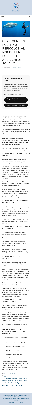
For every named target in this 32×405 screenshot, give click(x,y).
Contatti (10, 395)
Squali (6, 376)
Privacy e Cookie (18, 395)
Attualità (7, 374)
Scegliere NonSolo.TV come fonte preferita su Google (16, 100)
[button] (30, 17)
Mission (25, 395)
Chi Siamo (5, 395)
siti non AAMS (6, 398)
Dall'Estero (13, 374)
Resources (21, 397)
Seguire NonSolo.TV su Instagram (16, 105)
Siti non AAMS (14, 398)
